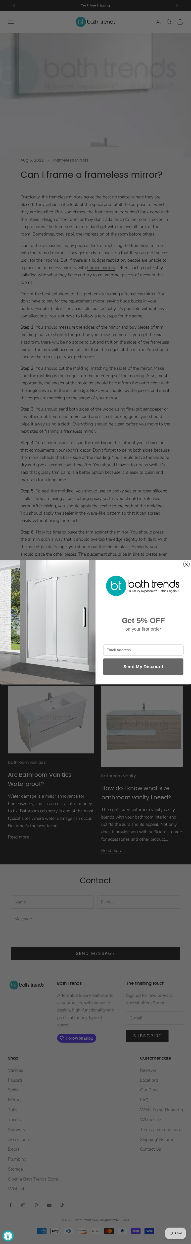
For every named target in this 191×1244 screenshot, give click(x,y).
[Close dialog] (186, 564)
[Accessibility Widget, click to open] (8, 1236)
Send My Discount (143, 666)
